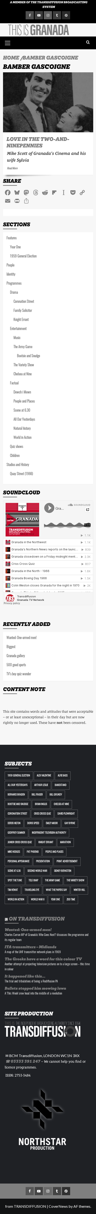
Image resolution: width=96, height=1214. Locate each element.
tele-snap (33, 880)
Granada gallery (16, 656)
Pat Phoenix (33, 852)
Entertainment (18, 329)
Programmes (14, 284)
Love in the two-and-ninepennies (38, 142)
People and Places (24, 401)
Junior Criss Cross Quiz (20, 842)
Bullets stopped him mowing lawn (35, 988)
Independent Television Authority (49, 833)
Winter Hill (79, 890)
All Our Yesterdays (24, 420)
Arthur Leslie (41, 785)
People (10, 265)
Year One (15, 247)
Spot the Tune (15, 880)
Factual (14, 383)
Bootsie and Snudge (28, 356)
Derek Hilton (14, 823)
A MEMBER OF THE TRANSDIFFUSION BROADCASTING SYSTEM (48, 4)
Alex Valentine (44, 776)
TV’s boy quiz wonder (19, 674)
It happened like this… (25, 976)
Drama (14, 293)
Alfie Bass (63, 776)
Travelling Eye (32, 890)
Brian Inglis (41, 804)
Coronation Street (24, 302)
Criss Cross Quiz (42, 814)
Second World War (37, 871)
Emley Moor (52, 823)
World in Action (22, 438)
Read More (12, 168)
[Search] (88, 42)
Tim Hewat (13, 890)
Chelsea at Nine (23, 374)
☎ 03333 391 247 (22, 1061)
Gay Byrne (70, 823)
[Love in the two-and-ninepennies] (48, 102)
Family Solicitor (23, 311)
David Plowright (66, 814)
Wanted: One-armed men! (22, 638)
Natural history (22, 429)
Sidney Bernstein (62, 871)
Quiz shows (16, 447)
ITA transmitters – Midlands (30, 947)
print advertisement (67, 861)
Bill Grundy (56, 795)
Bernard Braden (16, 795)
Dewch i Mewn (22, 392)
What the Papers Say (56, 890)
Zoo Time (71, 899)
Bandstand (60, 785)
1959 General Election (23, 256)
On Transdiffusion (37, 918)
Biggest (11, 647)
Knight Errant (21, 320)
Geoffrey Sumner (16, 833)
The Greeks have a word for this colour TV (43, 959)
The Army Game (23, 347)
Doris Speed (33, 823)
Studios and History (18, 465)
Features (12, 238)
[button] (7, 42)
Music (17, 338)
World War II (37, 899)
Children (15, 456)
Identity (11, 274)
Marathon (65, 842)
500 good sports (16, 665)
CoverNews (58, 1206)
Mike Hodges (14, 852)
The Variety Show (24, 365)
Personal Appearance (18, 861)
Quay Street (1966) (21, 474)
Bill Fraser (37, 795)
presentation (43, 861)
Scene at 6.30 (22, 410)
